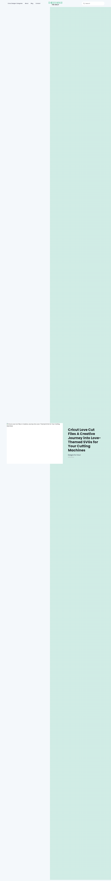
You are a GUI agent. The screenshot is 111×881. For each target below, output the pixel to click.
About (26, 3)
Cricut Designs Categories (15, 3)
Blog (32, 3)
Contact (38, 3)
